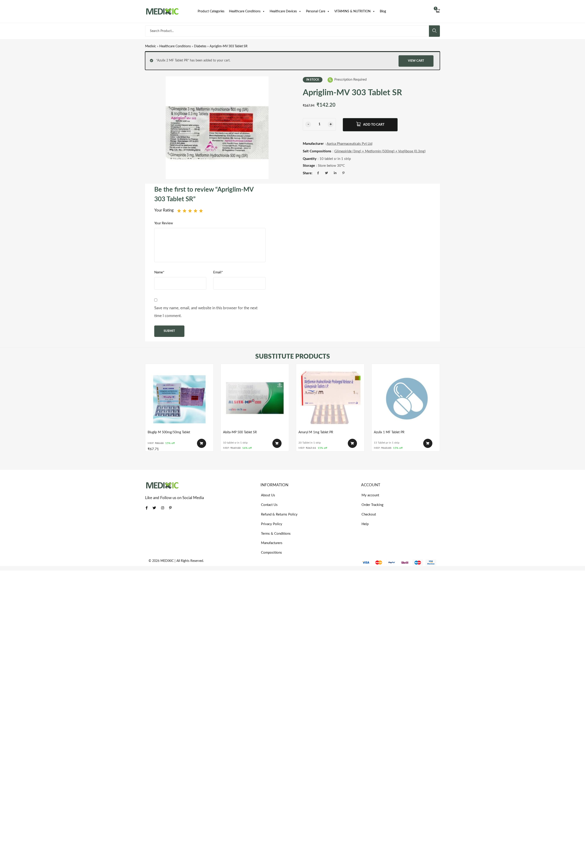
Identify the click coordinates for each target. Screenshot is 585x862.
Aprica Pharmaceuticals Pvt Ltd (349, 143)
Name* (159, 272)
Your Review (163, 223)
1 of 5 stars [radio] (179, 211)
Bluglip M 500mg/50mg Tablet (169, 432)
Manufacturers (271, 543)
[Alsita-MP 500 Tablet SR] (255, 398)
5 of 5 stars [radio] (201, 211)
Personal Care (315, 11)
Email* (218, 272)
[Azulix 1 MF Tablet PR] (405, 398)
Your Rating (164, 210)
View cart (416, 60)
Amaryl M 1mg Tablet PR (315, 432)
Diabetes (200, 46)
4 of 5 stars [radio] (195, 211)
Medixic (150, 46)
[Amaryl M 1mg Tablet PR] (330, 398)
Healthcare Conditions (245, 11)
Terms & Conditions (276, 533)
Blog (383, 11)
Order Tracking (372, 505)
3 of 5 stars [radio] (190, 211)
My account (370, 495)
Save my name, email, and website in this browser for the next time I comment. (206, 312)
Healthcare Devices (283, 11)
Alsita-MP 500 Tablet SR (240, 432)
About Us (268, 495)
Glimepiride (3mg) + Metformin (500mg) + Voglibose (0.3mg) (379, 151)
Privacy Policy (271, 524)
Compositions (271, 552)
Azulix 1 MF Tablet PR (389, 432)
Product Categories (211, 11)
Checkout (369, 514)
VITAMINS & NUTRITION (352, 11)
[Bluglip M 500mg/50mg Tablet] (179, 398)
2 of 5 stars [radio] (184, 211)
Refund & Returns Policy (279, 514)
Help (365, 524)
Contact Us (269, 505)
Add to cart (373, 124)
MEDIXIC (167, 561)
